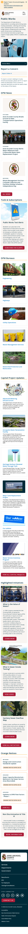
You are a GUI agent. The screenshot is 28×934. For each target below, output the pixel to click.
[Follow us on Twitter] (8, 895)
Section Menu (6, 63)
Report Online (6, 73)
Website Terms (5, 921)
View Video (9, 694)
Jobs (2, 880)
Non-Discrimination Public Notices (10, 913)
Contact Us (8, 900)
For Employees (5, 883)
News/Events (5, 877)
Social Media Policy (6, 918)
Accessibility (4, 910)
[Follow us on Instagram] (12, 895)
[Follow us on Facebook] (3, 895)
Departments (6, 868)
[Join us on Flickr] (22, 895)
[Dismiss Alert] (26, 2)
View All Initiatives (11, 745)
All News (6, 194)
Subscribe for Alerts (14, 248)
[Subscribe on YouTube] (17, 895)
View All (6, 807)
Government (6, 871)
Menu (24, 14)
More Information (14, 834)
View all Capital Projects (13, 575)
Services (4, 865)
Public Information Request (8, 915)
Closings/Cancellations (7, 885)
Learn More (10, 639)
